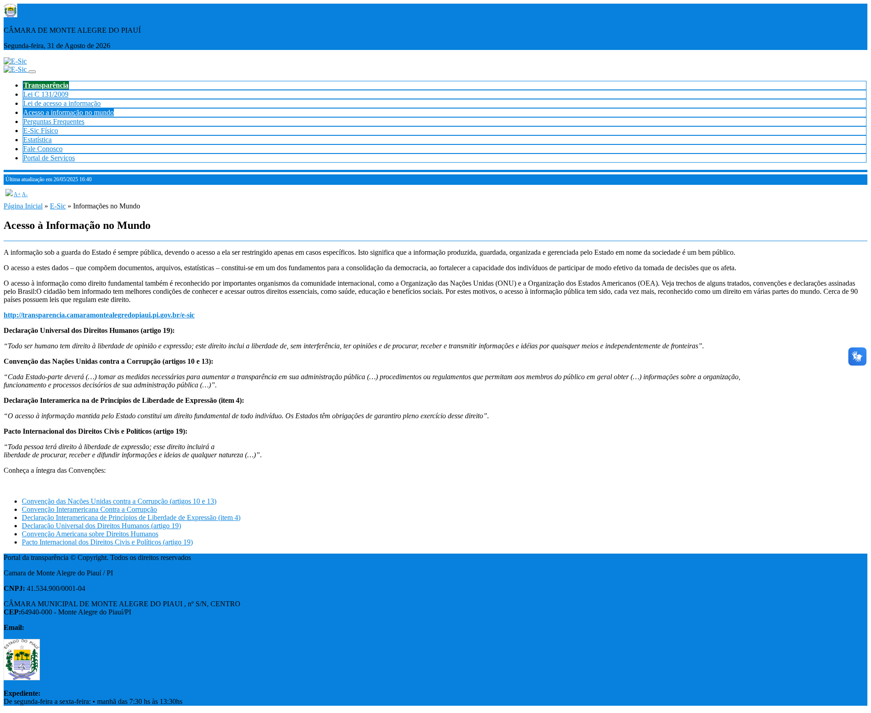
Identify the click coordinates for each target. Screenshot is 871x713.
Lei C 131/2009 (46, 94)
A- (25, 194)
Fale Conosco (43, 149)
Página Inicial (23, 206)
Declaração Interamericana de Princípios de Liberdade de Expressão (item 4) (131, 517)
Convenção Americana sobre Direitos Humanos (90, 534)
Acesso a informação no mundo (68, 112)
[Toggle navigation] (32, 71)
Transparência (46, 85)
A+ (17, 194)
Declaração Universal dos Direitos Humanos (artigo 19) (101, 526)
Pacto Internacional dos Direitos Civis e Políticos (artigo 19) (107, 542)
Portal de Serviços (49, 158)
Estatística (37, 140)
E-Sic (58, 206)
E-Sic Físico (40, 130)
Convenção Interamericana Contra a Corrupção (89, 509)
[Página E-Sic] (15, 61)
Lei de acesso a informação (62, 103)
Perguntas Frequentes (53, 121)
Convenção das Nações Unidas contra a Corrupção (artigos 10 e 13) (119, 501)
